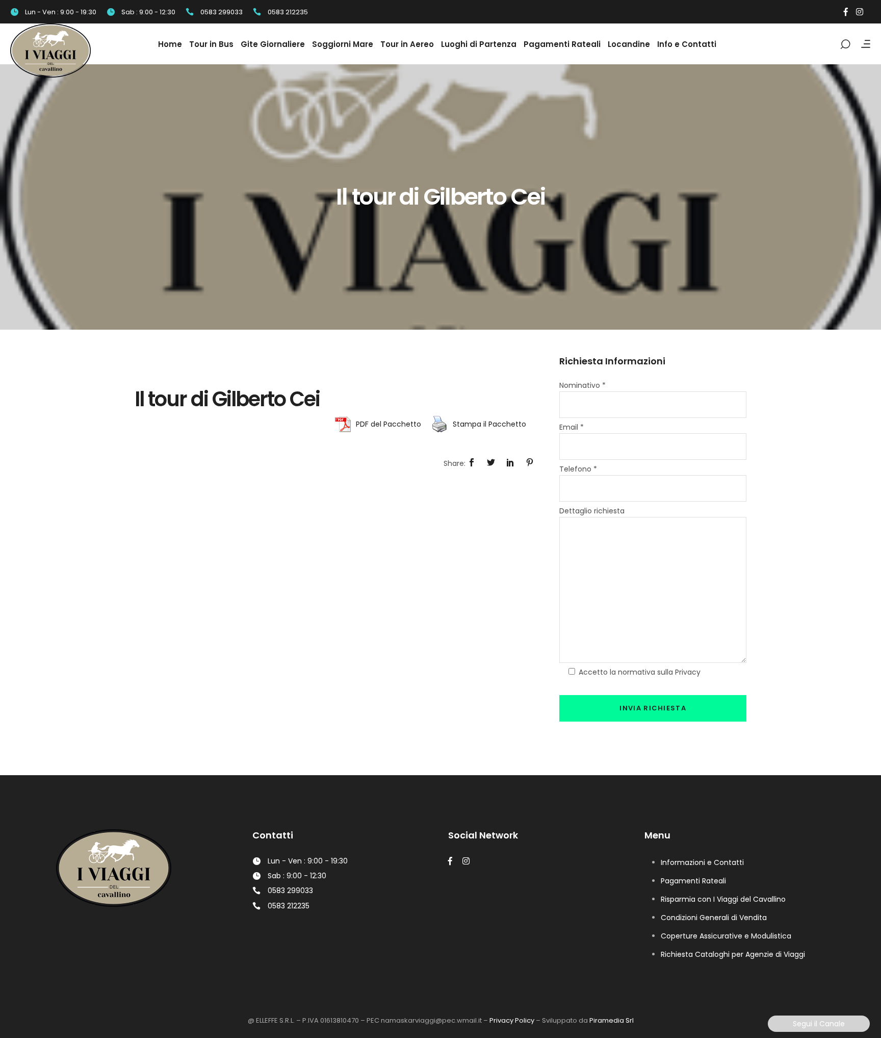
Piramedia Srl (611, 1020)
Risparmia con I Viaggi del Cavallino (723, 899)
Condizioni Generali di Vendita (714, 917)
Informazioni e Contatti (702, 862)
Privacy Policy (511, 1020)
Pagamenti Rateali (693, 881)
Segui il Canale (819, 1024)
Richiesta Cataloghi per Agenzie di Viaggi (733, 954)
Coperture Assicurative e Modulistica (726, 936)
